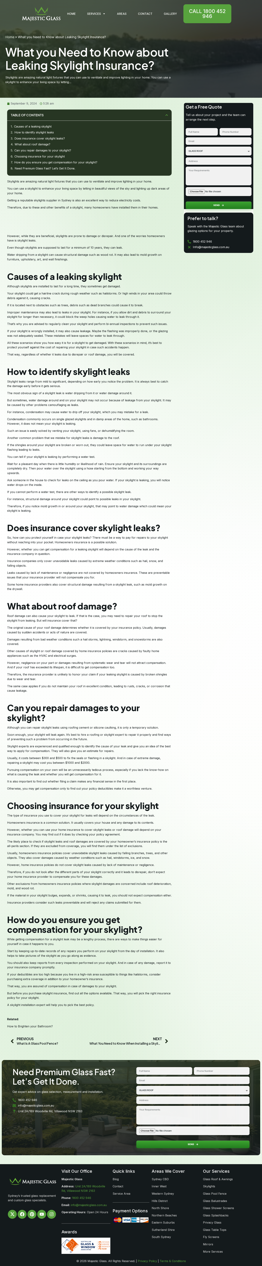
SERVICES (94, 14)
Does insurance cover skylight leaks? (39, 138)
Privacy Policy (147, 1261)
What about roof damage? (32, 144)
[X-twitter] (12, 1214)
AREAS (122, 14)
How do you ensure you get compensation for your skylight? (55, 162)
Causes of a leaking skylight (33, 126)
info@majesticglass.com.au (89, 1205)
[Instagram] (51, 1214)
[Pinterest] (31, 1214)
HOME (71, 14)
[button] (166, 115)
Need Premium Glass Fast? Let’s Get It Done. (45, 168)
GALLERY (170, 14)
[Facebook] (22, 1214)
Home (9, 37)
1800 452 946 (81, 1198)
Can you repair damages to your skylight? (42, 150)
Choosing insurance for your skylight (39, 156)
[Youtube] (41, 1214)
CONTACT (145, 14)
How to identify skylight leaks (34, 132)
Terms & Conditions (173, 1261)
